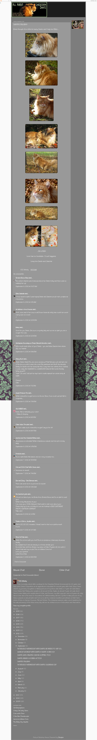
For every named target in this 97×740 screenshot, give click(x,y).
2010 (18, 698)
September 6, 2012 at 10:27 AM (26, 286)
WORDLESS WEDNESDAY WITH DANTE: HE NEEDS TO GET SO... (39, 649)
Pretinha (18, 454)
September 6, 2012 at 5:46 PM (26, 352)
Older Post (64, 570)
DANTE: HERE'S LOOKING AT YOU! (29, 658)
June (20, 675)
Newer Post (19, 570)
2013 (18, 630)
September (22, 646)
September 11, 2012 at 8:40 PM (26, 557)
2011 (17, 695)
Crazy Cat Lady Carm (20, 711)
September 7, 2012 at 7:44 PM (26, 473)
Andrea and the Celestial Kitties (26, 438)
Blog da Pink (20, 537)
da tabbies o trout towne (24, 309)
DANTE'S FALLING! (23, 661)
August (20, 669)
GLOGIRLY (19, 409)
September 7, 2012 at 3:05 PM (26, 460)
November (21, 640)
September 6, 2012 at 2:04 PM (26, 336)
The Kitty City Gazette (20, 722)
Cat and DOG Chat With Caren (26, 467)
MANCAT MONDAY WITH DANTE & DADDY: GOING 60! (36, 652)
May (19, 678)
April (20, 681)
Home (42, 570)
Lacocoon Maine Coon (20, 719)
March (20, 685)
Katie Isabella (20, 294)
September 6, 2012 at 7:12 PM (26, 386)
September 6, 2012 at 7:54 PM (26, 401)
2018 (18, 614)
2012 (18, 634)
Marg (17, 327)
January (21, 691)
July (19, 672)
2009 (18, 701)
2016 (18, 621)
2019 (18, 611)
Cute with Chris (18, 713)
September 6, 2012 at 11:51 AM (26, 302)
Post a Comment (20, 562)
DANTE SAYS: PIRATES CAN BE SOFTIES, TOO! (34, 655)
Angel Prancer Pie (22, 393)
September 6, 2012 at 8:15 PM (26, 417)
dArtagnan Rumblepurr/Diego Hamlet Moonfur (32, 343)
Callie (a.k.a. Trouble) (23, 424)
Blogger (61, 737)
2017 (18, 618)
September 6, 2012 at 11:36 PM (26, 446)
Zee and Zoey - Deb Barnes (25, 481)
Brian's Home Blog (22, 278)
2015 (18, 624)
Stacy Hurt (19, 359)
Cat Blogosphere (18, 708)
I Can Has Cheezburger (21, 716)
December (21, 636)
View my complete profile (22, 606)
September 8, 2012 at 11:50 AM (26, 487)
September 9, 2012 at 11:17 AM (26, 530)
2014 (18, 627)
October (21, 643)
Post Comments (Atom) (31, 575)
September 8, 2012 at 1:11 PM (25, 514)
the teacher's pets (21, 494)
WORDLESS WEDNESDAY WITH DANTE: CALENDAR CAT (36, 665)
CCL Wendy (23, 581)
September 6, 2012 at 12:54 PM (26, 320)
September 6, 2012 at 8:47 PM (26, 431)
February (21, 688)
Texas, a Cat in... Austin (23, 521)
